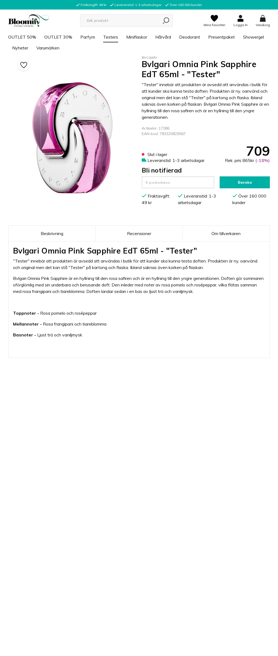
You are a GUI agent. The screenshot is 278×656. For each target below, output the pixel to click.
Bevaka (245, 182)
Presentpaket (221, 37)
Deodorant (189, 37)
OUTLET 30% (58, 37)
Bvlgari (149, 57)
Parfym (87, 37)
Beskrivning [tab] (52, 233)
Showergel (253, 37)
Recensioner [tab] (139, 233)
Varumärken (47, 48)
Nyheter (20, 48)
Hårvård (163, 37)
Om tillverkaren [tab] (226, 233)
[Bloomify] (28, 20)
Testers (110, 37)
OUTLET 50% (22, 37)
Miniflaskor (136, 37)
